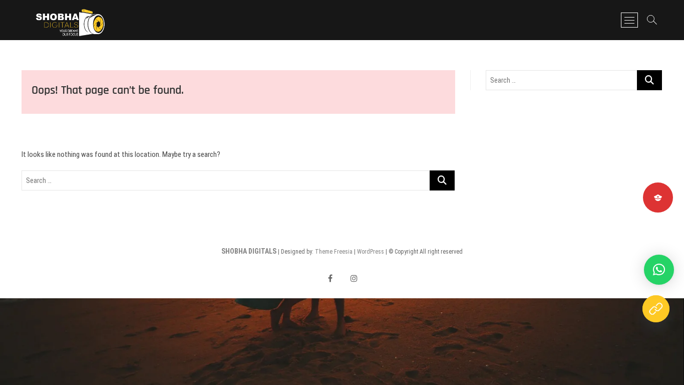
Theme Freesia (334, 251)
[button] (659, 270)
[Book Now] (655, 308)
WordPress (370, 251)
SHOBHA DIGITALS (248, 251)
